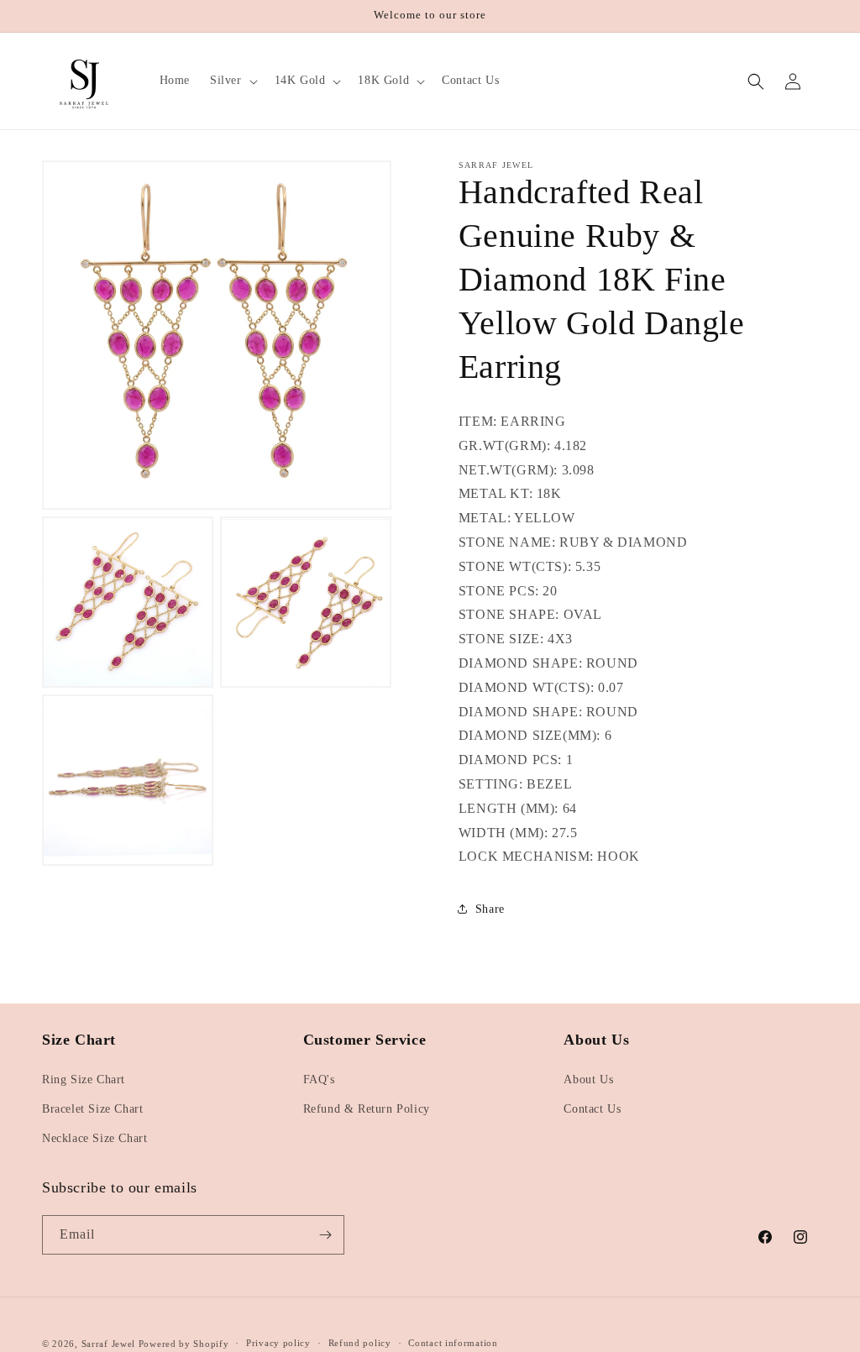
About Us (588, 1079)
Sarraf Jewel (108, 1344)
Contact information (452, 1343)
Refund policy (359, 1343)
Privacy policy (278, 1343)
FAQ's (319, 1079)
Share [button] (490, 909)
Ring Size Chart (83, 1079)
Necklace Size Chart (94, 1138)
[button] (232, 80)
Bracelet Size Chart (92, 1109)
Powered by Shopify (184, 1344)
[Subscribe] (325, 1235)
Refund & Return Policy (366, 1109)
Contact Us (592, 1109)
